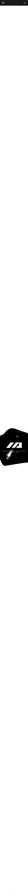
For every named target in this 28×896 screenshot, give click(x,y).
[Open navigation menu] (24, 2)
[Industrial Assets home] (3, 2)
